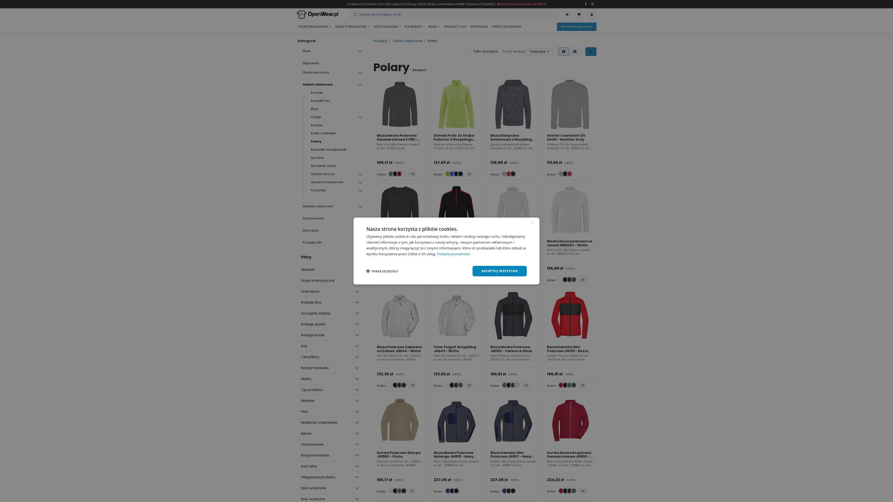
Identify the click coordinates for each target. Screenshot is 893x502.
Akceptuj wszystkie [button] (499, 271)
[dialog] (446, 251)
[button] (382, 271)
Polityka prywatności (453, 253)
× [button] (532, 222)
